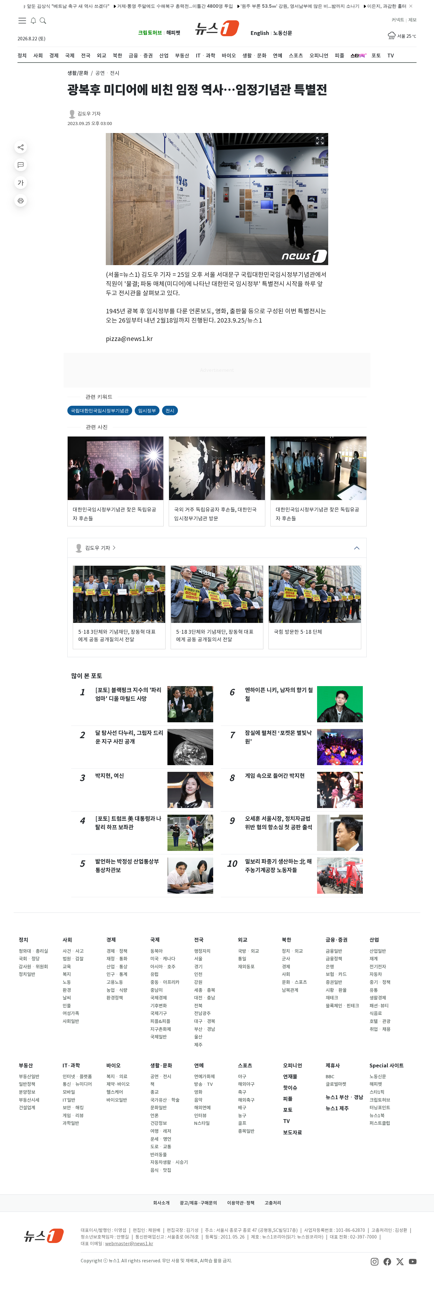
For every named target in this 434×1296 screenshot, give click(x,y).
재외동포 (246, 967)
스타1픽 (377, 1092)
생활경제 (378, 998)
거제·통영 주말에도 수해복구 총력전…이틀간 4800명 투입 (150, 6)
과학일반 (71, 1123)
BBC (330, 1076)
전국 (199, 940)
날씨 (67, 998)
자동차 (376, 974)
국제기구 (158, 1013)
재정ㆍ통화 (116, 959)
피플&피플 (160, 1021)
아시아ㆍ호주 (162, 967)
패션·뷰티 (379, 1006)
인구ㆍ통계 (116, 974)
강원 (198, 982)
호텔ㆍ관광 (380, 1021)
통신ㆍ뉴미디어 (77, 1084)
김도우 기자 (89, 114)
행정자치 (202, 951)
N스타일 (202, 1123)
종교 (154, 1092)
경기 (198, 967)
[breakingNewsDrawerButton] (33, 20)
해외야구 (246, 1084)
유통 (374, 990)
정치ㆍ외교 (292, 951)
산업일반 (378, 951)
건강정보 (158, 1123)
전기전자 (378, 967)
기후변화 (158, 1006)
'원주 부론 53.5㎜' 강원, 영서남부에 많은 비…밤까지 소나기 (274, 6)
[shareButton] (20, 147)
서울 (198, 959)
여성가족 (71, 1013)
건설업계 (27, 1108)
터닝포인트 (380, 1108)
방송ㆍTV (203, 1084)
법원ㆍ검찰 (73, 959)
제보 (412, 20)
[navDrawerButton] (22, 21)
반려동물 (158, 1155)
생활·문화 (161, 1065)
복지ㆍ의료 (116, 1076)
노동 (67, 982)
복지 (67, 974)
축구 (242, 1092)
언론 (154, 1116)
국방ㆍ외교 (248, 951)
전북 (198, 1006)
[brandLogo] (217, 27)
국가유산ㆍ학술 (165, 1100)
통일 (242, 959)
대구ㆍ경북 (204, 1021)
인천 (198, 974)
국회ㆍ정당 (29, 959)
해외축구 (246, 1100)
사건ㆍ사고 (73, 951)
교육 (67, 967)
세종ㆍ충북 (204, 990)
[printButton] (20, 200)
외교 (243, 940)
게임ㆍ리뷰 (73, 1116)
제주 (198, 1045)
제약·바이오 (118, 1084)
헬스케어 (114, 1092)
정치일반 (27, 974)
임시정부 (147, 410)
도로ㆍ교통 (160, 1147)
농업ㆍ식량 (116, 990)
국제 (155, 940)
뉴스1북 (377, 1116)
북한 (286, 940)
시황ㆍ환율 (336, 990)
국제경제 (158, 998)
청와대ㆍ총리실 (33, 951)
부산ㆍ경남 (204, 1029)
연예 (199, 1065)
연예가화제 (204, 1076)
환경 (67, 990)
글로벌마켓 (336, 1084)
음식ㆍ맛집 (160, 1170)
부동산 (26, 1065)
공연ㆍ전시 (160, 1076)
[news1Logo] (44, 1235)
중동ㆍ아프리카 (165, 982)
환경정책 (114, 998)
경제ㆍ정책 (116, 951)
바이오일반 (116, 1100)
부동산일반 (29, 1076)
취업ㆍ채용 (380, 1029)
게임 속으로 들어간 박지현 (275, 775)
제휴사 (333, 1065)
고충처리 (273, 1203)
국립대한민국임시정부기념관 (100, 410)
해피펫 (173, 33)
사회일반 (71, 1021)
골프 (242, 1123)
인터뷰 (200, 1116)
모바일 (69, 1092)
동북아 (156, 951)
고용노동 (114, 982)
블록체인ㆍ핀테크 (342, 1006)
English (260, 33)
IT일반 (69, 1100)
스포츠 (245, 1065)
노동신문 (282, 33)
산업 (374, 940)
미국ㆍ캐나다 (162, 959)
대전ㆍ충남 (204, 998)
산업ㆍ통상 (116, 967)
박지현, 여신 (109, 775)
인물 (67, 1006)
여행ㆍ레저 (160, 1131)
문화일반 (158, 1108)
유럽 (154, 974)
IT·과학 (71, 1065)
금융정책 (334, 959)
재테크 (332, 998)
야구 (242, 1076)
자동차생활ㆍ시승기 (169, 1162)
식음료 (376, 1013)
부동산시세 (29, 1100)
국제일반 (158, 1037)
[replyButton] (20, 164)
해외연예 (202, 1108)
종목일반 (246, 1131)
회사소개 (161, 1203)
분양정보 (27, 1092)
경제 (111, 940)
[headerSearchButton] (43, 20)
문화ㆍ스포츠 (294, 982)
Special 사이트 (387, 1065)
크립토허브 (150, 33)
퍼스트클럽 (380, 1123)
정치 (23, 940)
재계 (374, 959)
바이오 (113, 1065)
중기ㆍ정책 (380, 982)
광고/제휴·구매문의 (198, 1203)
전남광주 (202, 1013)
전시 (170, 410)
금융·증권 (337, 940)
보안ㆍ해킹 (73, 1108)
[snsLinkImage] (374, 1261)
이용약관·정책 (240, 1203)
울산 (198, 1037)
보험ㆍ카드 (336, 974)
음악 (198, 1100)
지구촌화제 (160, 1029)
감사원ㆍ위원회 (33, 967)
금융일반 (334, 951)
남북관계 (290, 990)
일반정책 (27, 1084)
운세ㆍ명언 (160, 1139)
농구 (242, 1116)
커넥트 (398, 20)
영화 (198, 1092)
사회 (67, 940)
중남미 (156, 990)
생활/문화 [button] (77, 73)
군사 (286, 959)
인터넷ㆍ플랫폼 (77, 1076)
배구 (242, 1108)
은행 (330, 967)
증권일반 (334, 982)
